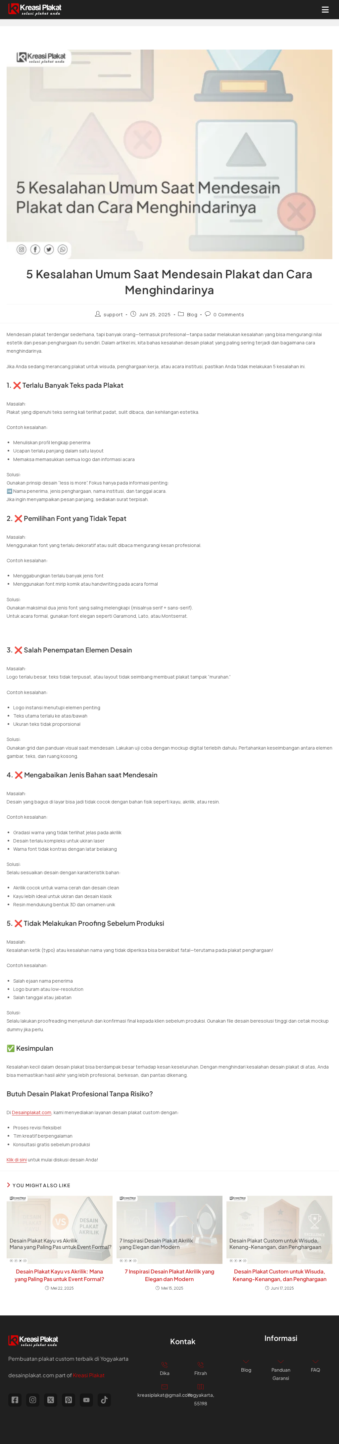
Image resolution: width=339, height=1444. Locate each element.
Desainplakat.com (31, 1112)
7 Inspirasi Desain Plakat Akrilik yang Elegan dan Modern (169, 1275)
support (113, 314)
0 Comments (229, 314)
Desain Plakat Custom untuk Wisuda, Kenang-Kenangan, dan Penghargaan (279, 1275)
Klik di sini (17, 1159)
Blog (192, 314)
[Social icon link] (15, 1400)
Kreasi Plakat (89, 1375)
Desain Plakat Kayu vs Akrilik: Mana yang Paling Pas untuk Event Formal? (59, 1275)
